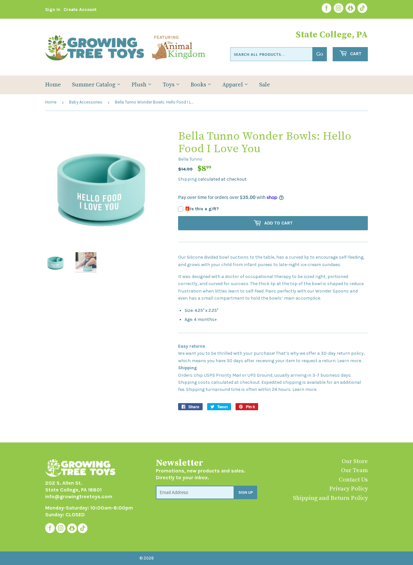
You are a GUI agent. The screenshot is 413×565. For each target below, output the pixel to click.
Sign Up (245, 492)
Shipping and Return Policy (330, 498)
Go (319, 54)
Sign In (52, 9)
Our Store (355, 461)
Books (199, 84)
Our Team (354, 470)
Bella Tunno (190, 159)
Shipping (187, 179)
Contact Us (353, 479)
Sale (264, 84)
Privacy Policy (348, 488)
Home (53, 84)
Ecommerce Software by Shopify (235, 558)
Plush (140, 84)
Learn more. (349, 360)
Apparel (233, 84)
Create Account (80, 9)
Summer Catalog (94, 84)
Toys (169, 84)
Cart (355, 53)
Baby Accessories (85, 102)
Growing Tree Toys (175, 558)
